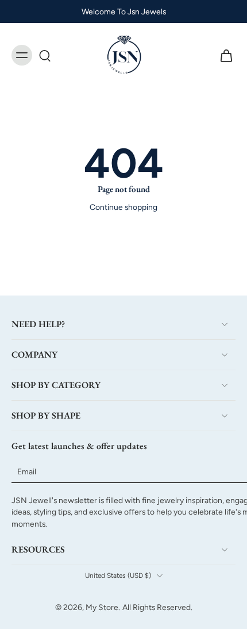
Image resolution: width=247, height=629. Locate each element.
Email (26, 471)
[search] (44, 55)
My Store (102, 607)
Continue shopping (123, 207)
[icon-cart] (223, 55)
